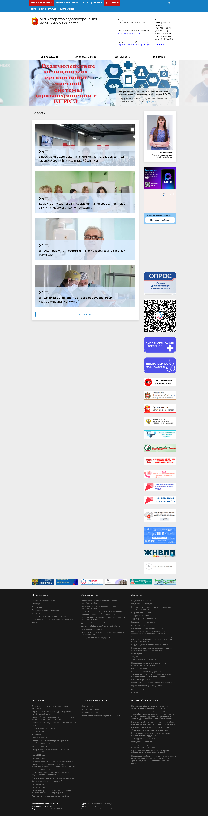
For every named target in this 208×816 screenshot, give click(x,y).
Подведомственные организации (45, 610)
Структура (36, 604)
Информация (158, 57)
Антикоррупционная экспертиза (144, 738)
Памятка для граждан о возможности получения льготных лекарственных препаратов (52, 791)
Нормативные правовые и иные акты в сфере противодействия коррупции (150, 734)
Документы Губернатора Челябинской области (100, 626)
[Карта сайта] (163, 3)
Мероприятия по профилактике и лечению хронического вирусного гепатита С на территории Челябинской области (53, 766)
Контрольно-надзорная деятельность (147, 628)
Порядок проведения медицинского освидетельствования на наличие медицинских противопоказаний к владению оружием (151, 673)
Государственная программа (143, 622)
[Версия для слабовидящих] (169, 3)
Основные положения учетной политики (49, 616)
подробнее (157, 101)
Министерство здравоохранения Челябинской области (68, 21)
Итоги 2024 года (38, 784)
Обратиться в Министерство (68, 3)
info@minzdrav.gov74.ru (105, 809)
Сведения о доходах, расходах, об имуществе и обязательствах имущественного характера (150, 728)
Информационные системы (43, 728)
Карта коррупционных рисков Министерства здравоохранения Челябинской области (150, 751)
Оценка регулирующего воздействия (146, 686)
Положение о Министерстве (43, 600)
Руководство (37, 607)
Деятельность (122, 57)
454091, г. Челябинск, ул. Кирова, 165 (100, 804)
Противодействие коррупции (44, 9)
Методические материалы (142, 742)
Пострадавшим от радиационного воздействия (51, 796)
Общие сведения (50, 57)
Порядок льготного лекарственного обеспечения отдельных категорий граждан (52, 773)
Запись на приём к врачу (41, 3)
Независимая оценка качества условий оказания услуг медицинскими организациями (151, 649)
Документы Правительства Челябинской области (101, 623)
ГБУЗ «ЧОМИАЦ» (57, 809)
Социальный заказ (139, 668)
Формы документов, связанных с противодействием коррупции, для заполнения (153, 746)
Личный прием (87, 706)
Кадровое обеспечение (141, 612)
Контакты (36, 613)
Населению (36, 734)
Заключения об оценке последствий (47, 781)
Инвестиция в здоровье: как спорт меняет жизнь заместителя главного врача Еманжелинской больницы (82, 158)
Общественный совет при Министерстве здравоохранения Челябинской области (148, 632)
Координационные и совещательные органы (150, 645)
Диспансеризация (138, 689)
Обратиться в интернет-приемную (134, 44)
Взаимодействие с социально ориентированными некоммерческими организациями (53, 718)
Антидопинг (136, 692)
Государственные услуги (141, 604)
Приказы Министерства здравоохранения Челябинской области (99, 601)
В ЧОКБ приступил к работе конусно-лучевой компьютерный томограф (82, 252)
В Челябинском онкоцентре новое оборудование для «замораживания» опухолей (76, 299)
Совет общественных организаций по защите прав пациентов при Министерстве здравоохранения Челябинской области (152, 639)
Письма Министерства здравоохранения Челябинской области (98, 607)
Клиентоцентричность (140, 679)
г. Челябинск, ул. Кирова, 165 (131, 22)
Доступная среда (138, 625)
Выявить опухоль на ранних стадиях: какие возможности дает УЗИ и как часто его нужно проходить (82, 205)
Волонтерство (137, 653)
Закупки (134, 656)
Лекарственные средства (141, 615)
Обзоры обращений (89, 712)
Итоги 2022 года (38, 755)
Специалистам (38, 731)
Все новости (85, 314)
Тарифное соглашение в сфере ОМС (96, 638)
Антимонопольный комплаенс (143, 660)
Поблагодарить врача (92, 3)
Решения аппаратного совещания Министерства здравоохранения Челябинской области (102, 613)
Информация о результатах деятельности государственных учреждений (148, 664)
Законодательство (86, 57)
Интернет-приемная (90, 709)
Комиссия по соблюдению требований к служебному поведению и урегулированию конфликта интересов (153, 723)
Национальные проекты (141, 600)
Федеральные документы (92, 629)
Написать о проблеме (160, 220)
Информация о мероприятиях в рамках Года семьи (53, 778)
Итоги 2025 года (38, 787)
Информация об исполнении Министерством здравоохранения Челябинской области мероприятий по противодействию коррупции (151, 708)
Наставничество (67, 9)
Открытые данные (39, 737)
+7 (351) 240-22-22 (163, 22)
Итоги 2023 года (38, 758)
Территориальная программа (143, 619)
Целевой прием (112, 3)
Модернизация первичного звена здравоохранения (153, 682)
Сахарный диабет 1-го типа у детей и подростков (52, 761)
